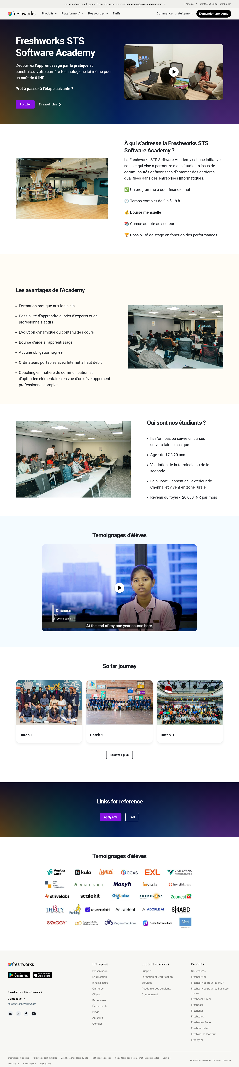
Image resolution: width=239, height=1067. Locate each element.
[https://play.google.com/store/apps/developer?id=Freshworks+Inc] (19, 976)
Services (147, 982)
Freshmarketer (200, 1028)
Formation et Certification (157, 976)
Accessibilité (13, 1063)
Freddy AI (197, 1039)
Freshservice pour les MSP (207, 982)
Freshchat (197, 1010)
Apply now (110, 817)
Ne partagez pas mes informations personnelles (137, 1058)
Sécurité (167, 1058)
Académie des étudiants (156, 988)
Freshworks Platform (203, 1034)
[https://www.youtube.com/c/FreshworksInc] (33, 1013)
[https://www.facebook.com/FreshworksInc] (26, 1013)
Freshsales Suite (201, 1022)
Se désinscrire (29, 1063)
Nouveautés (198, 971)
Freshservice (198, 976)
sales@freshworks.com (22, 1003)
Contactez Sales (208, 3)
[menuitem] (191, 4)
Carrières (98, 988)
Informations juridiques (18, 1058)
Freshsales (197, 1016)
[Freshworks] (40, 964)
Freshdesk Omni (201, 999)
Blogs (95, 1012)
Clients (96, 994)
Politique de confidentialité (45, 1058)
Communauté (150, 994)
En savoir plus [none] (119, 754)
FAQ (132, 817)
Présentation (99, 971)
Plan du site (45, 1063)
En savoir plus (48, 104)
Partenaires (99, 1000)
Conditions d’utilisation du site (74, 1058)
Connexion (225, 3)
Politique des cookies (101, 1058)
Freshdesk (197, 1004)
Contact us (15, 998)
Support (146, 971)
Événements (99, 1006)
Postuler (25, 104)
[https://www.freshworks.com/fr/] (21, 13)
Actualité (97, 1017)
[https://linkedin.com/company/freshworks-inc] (10, 1013)
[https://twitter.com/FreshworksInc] (18, 1013)
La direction (99, 976)
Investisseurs (100, 982)
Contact (97, 1023)
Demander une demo (213, 13)
